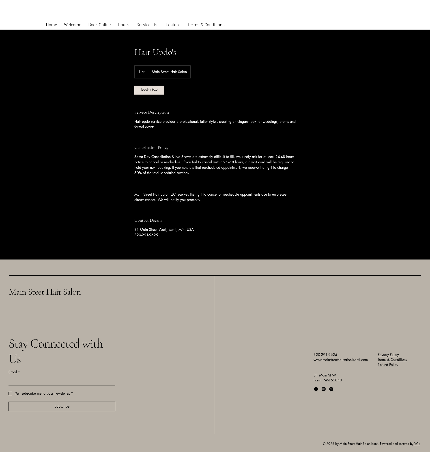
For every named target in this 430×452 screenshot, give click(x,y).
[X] (331, 389)
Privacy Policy (388, 354)
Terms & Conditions (392, 359)
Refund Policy (388, 364)
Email (14, 372)
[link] (149, 90)
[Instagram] (323, 389)
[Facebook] (316, 389)
